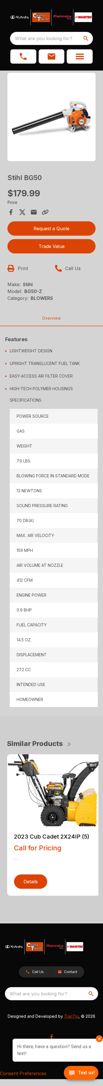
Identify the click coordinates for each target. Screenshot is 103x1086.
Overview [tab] (51, 318)
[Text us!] (81, 1073)
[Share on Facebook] (10, 212)
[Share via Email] (33, 212)
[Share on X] (22, 212)
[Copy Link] (45, 212)
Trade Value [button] (52, 246)
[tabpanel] (51, 118)
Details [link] (30, 881)
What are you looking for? (43, 38)
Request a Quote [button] (51, 228)
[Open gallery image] (51, 117)
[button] (23, 56)
